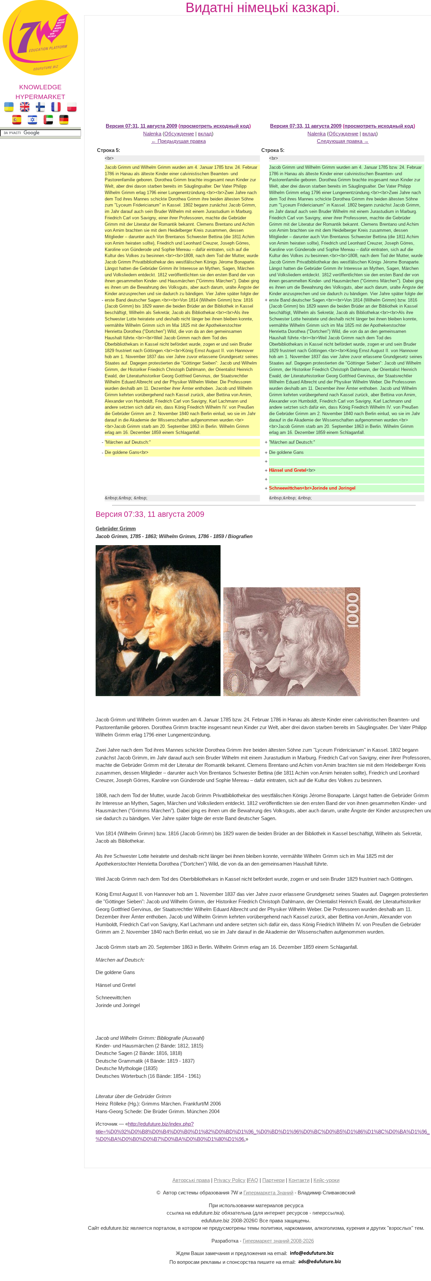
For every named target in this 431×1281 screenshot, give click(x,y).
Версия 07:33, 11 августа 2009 (305, 126)
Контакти (299, 1180)
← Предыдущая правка (178, 141)
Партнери (273, 1180)
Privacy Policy (229, 1180)
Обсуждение (179, 133)
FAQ (253, 1180)
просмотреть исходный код (214, 126)
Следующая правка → (343, 141)
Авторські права (191, 1180)
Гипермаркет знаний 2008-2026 (278, 1241)
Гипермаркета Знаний (268, 1192)
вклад (205, 133)
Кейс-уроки (326, 1180)
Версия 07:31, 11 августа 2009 (141, 126)
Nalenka (152, 133)
